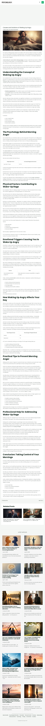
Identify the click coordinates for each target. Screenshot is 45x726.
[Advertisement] (22, 13)
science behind (8, 150)
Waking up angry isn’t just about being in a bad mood (13, 81)
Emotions (34, 715)
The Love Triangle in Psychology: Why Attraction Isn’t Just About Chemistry (11, 639)
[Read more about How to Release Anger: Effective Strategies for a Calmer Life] (32, 513)
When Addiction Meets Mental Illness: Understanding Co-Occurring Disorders (10, 549)
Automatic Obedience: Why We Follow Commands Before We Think (33, 549)
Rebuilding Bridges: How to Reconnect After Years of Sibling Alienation (11, 608)
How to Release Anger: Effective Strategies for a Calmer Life (31, 520)
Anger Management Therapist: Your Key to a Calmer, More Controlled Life (11, 520)
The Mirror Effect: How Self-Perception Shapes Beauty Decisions (31, 577)
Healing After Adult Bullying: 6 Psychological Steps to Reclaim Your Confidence (11, 701)
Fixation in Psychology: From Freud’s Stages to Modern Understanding (10, 576)
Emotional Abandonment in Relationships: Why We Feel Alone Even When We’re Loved (32, 608)
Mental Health (5, 715)
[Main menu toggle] (42, 2)
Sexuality (34, 716)
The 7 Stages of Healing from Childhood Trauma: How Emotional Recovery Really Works (32, 639)
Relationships (39, 715)
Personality (22, 715)
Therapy (23, 716)
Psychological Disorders (14, 715)
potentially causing (33, 376)
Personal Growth (28, 715)
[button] (39, 2)
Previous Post (4, 500)
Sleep (7, 29)
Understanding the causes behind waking (11, 60)
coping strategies (17, 426)
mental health (13, 278)
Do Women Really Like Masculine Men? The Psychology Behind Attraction (33, 670)
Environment (28, 716)
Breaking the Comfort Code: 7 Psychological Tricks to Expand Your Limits (33, 701)
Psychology (19, 716)
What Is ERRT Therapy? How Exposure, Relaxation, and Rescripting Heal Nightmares (10, 670)
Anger (5, 29)
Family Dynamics (12, 716)
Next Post (41, 500)
